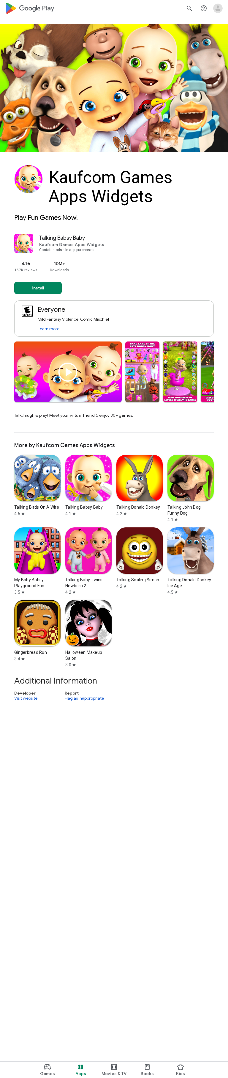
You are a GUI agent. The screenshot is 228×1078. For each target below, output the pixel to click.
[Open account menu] (218, 8)
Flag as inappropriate (84, 698)
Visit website (25, 698)
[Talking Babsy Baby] (114, 333)
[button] (142, 371)
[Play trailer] (68, 372)
